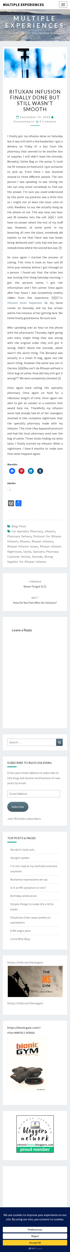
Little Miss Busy (20, 939)
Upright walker (19, 858)
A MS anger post (20, 931)
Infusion (49, 531)
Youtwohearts (24, 121)
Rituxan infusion (42, 541)
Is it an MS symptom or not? (28, 887)
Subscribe (18, 807)
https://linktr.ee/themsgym (25, 1003)
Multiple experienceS (23, 4)
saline (27, 551)
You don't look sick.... (23, 849)
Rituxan (25, 541)
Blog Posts (19, 526)
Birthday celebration (23, 896)
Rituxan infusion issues (22, 546)
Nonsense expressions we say (28, 879)
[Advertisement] (35, 1194)
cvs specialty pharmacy (27, 531)
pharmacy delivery (19, 536)
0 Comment (48, 121)
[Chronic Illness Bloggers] (35, 1135)
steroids (37, 556)
